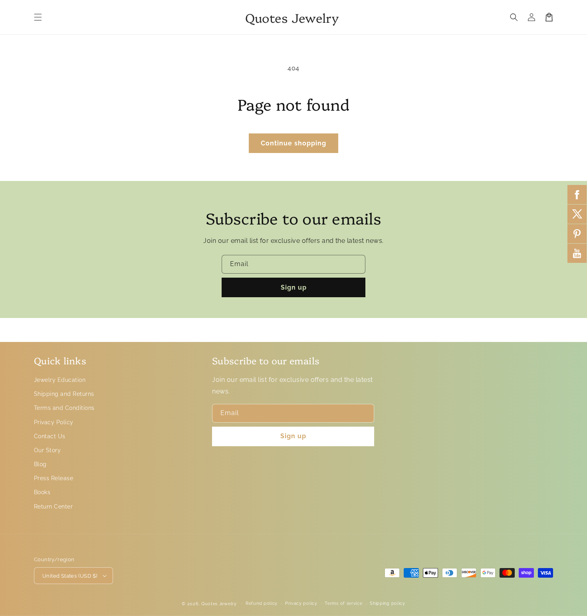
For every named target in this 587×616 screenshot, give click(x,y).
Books (42, 492)
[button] (38, 17)
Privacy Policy (53, 422)
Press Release (53, 478)
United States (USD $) (69, 576)
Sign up (294, 287)
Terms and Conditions (64, 408)
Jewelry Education (59, 380)
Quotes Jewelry (219, 603)
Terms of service (343, 603)
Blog (40, 464)
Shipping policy (387, 603)
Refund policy (262, 603)
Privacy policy (301, 603)
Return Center (53, 506)
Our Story (47, 450)
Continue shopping (293, 143)
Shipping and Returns (64, 394)
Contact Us (49, 436)
